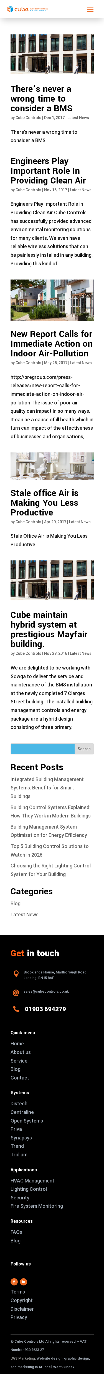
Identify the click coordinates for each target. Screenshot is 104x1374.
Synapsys (21, 1138)
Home (17, 1043)
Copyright (22, 1300)
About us (21, 1052)
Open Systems (27, 1121)
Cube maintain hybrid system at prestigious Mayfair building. (49, 630)
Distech (19, 1103)
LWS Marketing (23, 1358)
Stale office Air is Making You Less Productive (44, 503)
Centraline (22, 1112)
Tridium (19, 1154)
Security (20, 1198)
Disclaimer (22, 1309)
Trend (17, 1146)
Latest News (78, 117)
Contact (20, 1078)
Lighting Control (29, 1189)
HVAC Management (32, 1181)
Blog (16, 903)
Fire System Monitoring (37, 1206)
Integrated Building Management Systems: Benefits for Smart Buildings (47, 787)
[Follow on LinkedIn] (23, 1281)
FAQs (16, 1232)
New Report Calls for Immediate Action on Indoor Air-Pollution (52, 344)
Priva (16, 1129)
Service (19, 1061)
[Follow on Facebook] (14, 1281)
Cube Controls (28, 117)
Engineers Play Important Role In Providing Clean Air (48, 171)
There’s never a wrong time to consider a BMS (42, 99)
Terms (18, 1292)
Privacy (19, 1317)
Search (84, 749)
